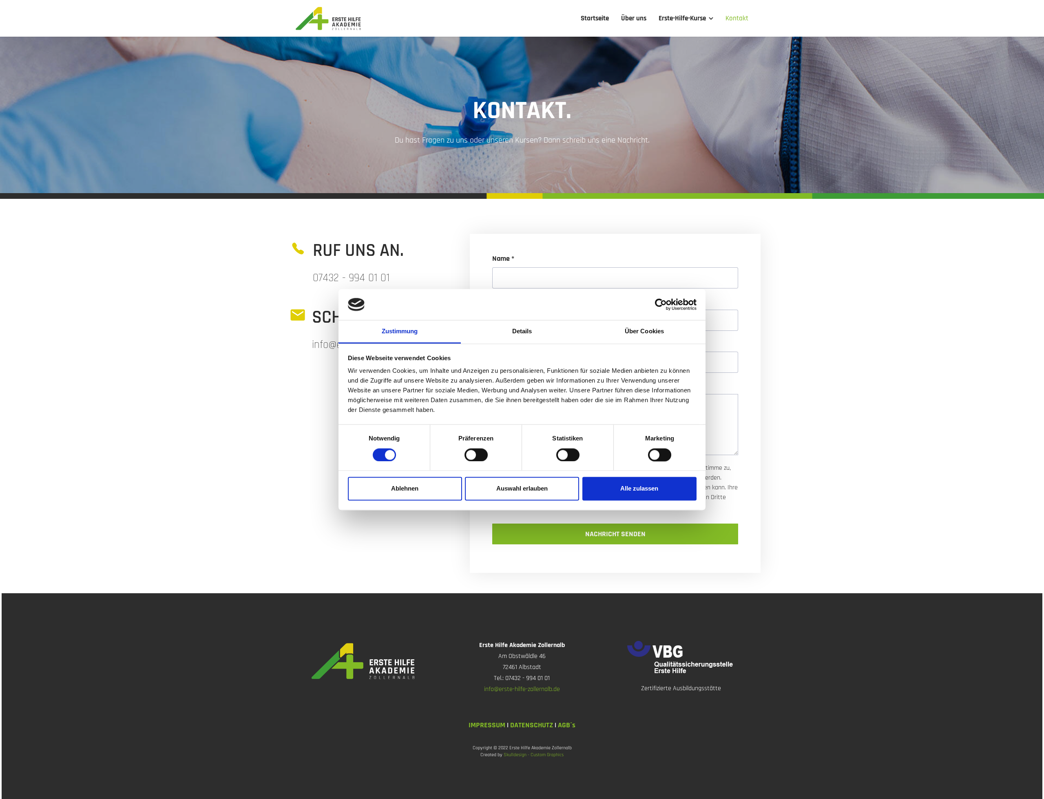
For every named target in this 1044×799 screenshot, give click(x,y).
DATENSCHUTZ (532, 725)
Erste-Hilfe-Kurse (682, 18)
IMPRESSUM (488, 725)
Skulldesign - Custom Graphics (534, 755)
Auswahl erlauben (522, 488)
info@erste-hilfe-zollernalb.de (522, 689)
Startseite (595, 18)
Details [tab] (522, 331)
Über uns (633, 18)
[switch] (476, 454)
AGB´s (566, 725)
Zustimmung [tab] (400, 331)
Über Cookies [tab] (644, 331)
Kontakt (736, 18)
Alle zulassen (639, 488)
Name (503, 258)
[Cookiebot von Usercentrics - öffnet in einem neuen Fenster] (661, 304)
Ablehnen (404, 488)
